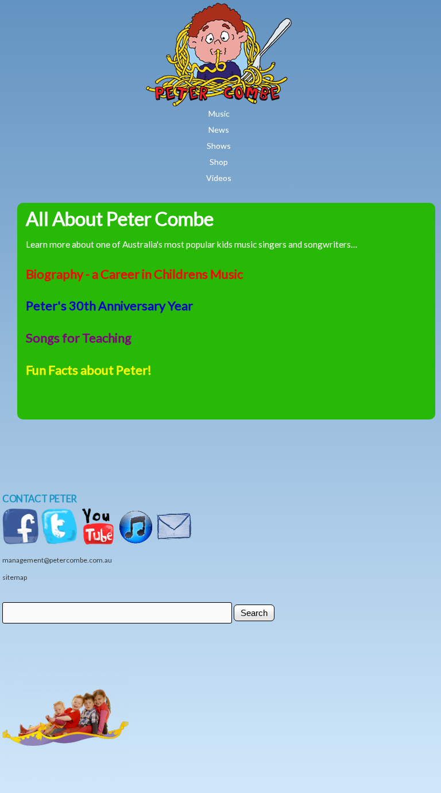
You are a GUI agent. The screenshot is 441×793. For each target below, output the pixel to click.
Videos (218, 178)
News (218, 129)
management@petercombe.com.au (57, 560)
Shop (219, 162)
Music (219, 113)
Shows (219, 146)
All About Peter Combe (120, 218)
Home (252, 11)
